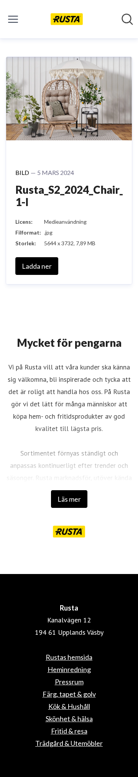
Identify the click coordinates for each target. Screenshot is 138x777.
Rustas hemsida (69, 657)
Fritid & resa (69, 731)
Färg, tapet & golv (69, 694)
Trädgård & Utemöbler (69, 743)
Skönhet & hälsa (69, 718)
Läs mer (69, 499)
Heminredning (69, 669)
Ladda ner (37, 266)
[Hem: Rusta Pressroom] (67, 19)
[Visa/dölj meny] (13, 19)
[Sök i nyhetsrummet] (127, 19)
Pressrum (69, 681)
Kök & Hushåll (69, 706)
